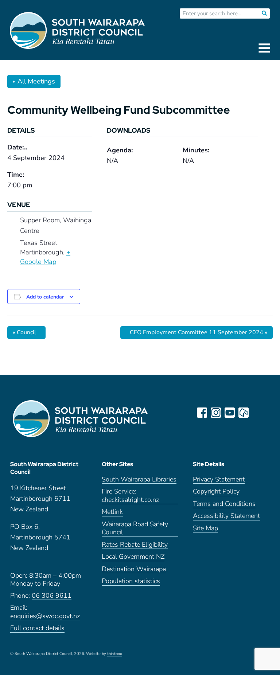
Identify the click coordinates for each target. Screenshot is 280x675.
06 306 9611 (51, 596)
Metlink (112, 512)
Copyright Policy (216, 491)
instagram (216, 412)
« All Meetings (34, 81)
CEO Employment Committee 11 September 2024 (198, 332)
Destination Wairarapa (134, 569)
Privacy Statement (219, 479)
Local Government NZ (133, 557)
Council (24, 332)
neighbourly (243, 412)
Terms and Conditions (224, 504)
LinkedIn (257, 412)
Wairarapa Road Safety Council (135, 528)
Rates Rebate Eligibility (135, 545)
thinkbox (114, 653)
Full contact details (37, 628)
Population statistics (131, 581)
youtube (230, 412)
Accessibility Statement (226, 516)
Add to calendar (45, 296)
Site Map (205, 528)
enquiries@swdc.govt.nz (45, 616)
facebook (202, 412)
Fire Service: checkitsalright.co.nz (130, 495)
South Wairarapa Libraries (139, 479)
